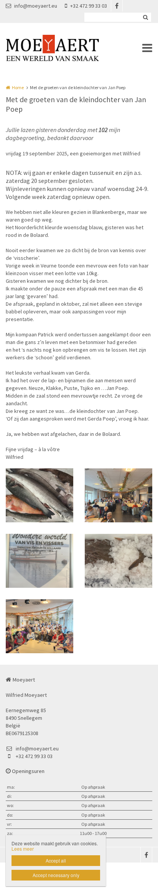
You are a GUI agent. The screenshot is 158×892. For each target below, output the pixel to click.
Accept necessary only (56, 875)
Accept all (56, 860)
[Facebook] (116, 5)
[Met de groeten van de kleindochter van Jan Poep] (39, 495)
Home (18, 87)
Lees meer (23, 848)
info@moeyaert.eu (35, 5)
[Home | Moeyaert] (64, 48)
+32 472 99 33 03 (88, 5)
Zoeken (145, 17)
